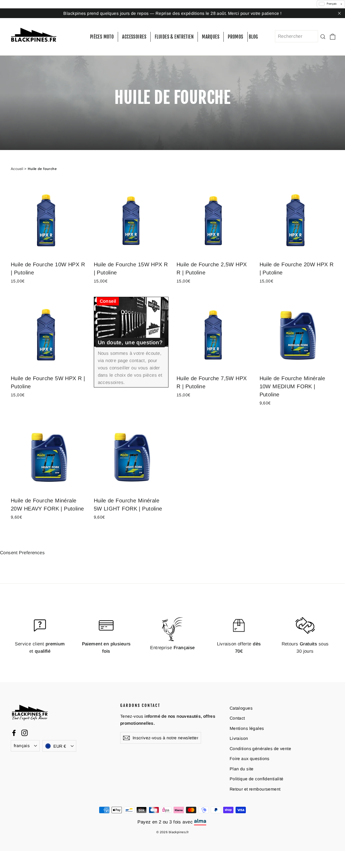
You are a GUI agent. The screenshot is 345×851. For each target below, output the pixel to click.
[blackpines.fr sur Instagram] (24, 732)
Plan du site (242, 769)
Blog (253, 37)
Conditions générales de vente (260, 748)
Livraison (239, 738)
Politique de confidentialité (257, 779)
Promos (235, 37)
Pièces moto (102, 37)
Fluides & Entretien (174, 37)
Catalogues (241, 708)
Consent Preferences (22, 552)
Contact (237, 718)
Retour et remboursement (255, 789)
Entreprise (172, 647)
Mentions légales (247, 728)
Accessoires (134, 37)
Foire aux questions (250, 758)
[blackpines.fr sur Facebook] (14, 732)
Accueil (17, 169)
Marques (210, 37)
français (22, 745)
